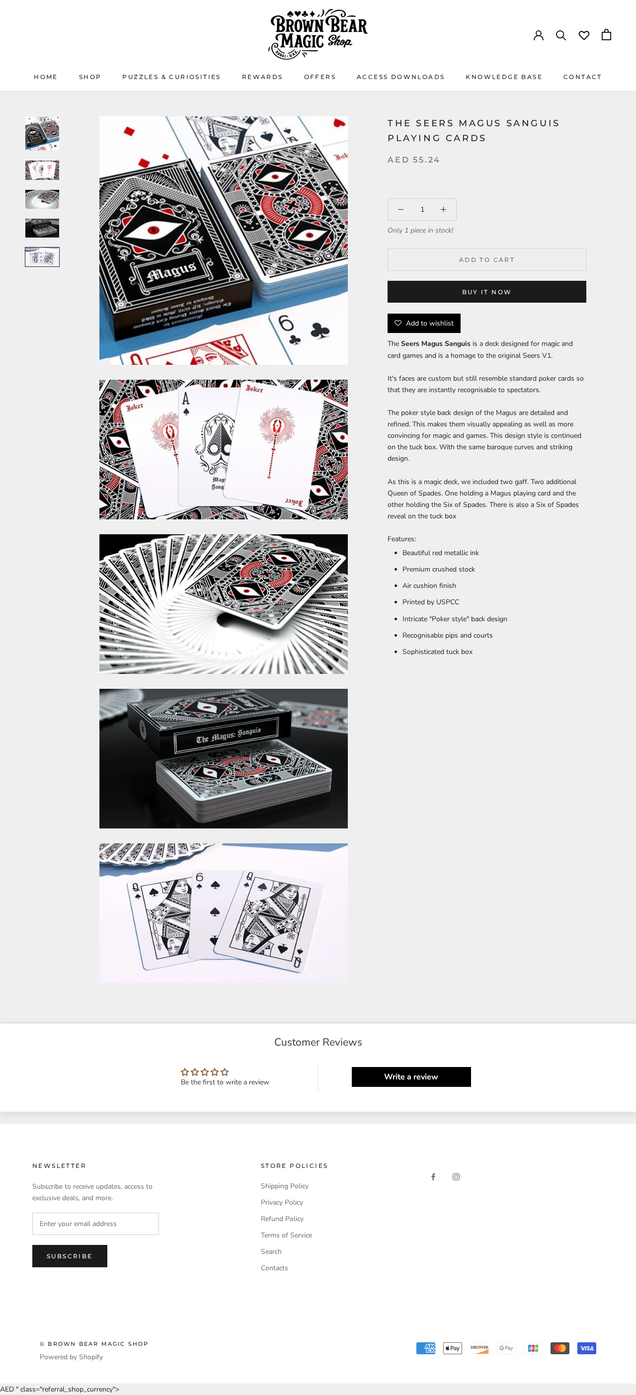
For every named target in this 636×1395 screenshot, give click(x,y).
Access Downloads (401, 77)
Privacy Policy (282, 1202)
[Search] (561, 34)
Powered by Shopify (71, 1357)
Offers (320, 77)
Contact (582, 77)
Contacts (274, 1268)
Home (46, 77)
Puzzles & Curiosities (171, 77)
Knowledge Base (504, 77)
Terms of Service (286, 1235)
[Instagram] (456, 1176)
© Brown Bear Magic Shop (94, 1343)
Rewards (262, 77)
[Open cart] (606, 34)
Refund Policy (282, 1219)
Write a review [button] (411, 1076)
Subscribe (70, 1256)
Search (271, 1251)
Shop (90, 77)
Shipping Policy (285, 1186)
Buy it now (487, 292)
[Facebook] (433, 1176)
